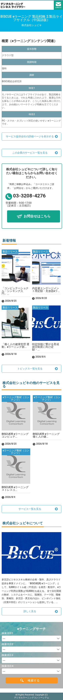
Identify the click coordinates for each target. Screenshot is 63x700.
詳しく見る (30, 611)
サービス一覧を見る (29, 508)
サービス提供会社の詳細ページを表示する (30, 136)
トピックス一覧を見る (30, 368)
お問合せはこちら (37, 216)
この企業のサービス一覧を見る (30, 152)
